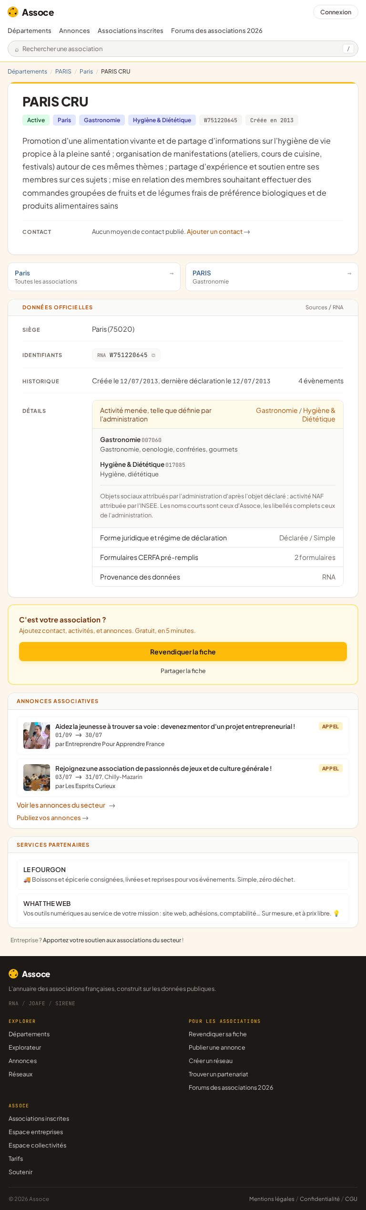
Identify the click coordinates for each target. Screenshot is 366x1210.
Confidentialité (320, 1198)
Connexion (335, 12)
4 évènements (321, 380)
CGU (351, 1198)
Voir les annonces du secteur (66, 804)
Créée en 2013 (272, 120)
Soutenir (20, 1172)
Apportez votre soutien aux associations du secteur (112, 940)
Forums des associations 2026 (231, 1087)
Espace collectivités (37, 1145)
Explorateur (25, 1047)
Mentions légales (272, 1198)
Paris (86, 71)
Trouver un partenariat (218, 1074)
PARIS (63, 71)
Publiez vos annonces (53, 817)
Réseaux (20, 1074)
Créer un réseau (211, 1060)
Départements (29, 30)
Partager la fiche (183, 670)
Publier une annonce (217, 1047)
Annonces (74, 30)
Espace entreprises (36, 1132)
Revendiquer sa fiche (218, 1034)
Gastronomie (102, 120)
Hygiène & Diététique (162, 120)
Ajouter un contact (218, 231)
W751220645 (220, 120)
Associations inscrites (130, 30)
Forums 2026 (217, 30)
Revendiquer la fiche (183, 651)
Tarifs (16, 1158)
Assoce (38, 12)
